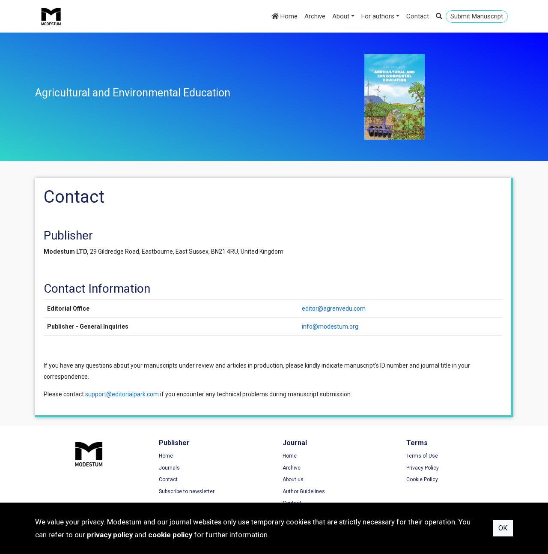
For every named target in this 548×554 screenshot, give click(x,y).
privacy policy (110, 534)
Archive (314, 16)
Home (288, 16)
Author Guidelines (304, 491)
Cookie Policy (422, 479)
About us (293, 479)
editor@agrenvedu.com (334, 308)
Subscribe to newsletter (186, 491)
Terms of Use (422, 456)
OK (502, 528)
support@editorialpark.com (122, 394)
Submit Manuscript (476, 16)
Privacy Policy (422, 468)
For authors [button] (377, 16)
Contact (417, 16)
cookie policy (170, 534)
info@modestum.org (330, 326)
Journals (169, 468)
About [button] (340, 16)
